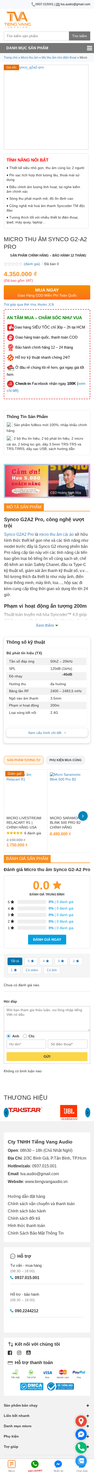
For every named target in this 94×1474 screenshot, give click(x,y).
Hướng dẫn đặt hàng (26, 1196)
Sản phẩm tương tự (23, 760)
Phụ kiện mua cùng (65, 760)
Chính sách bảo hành (27, 1211)
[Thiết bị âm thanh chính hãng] (17, 20)
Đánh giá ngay (47, 939)
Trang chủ (11, 57)
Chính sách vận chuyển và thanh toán (41, 1204)
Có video (32, 970)
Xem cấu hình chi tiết (44, 733)
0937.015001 (44, 4)
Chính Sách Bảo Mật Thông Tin (36, 1233)
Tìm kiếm (79, 36)
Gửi (47, 1056)
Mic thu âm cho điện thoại (59, 57)
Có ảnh (52, 970)
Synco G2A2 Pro (19, 534)
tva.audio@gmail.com (75, 4)
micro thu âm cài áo (56, 534)
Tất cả (15, 961)
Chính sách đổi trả (24, 1218)
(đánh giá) (32, 264)
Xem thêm (45, 625)
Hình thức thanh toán (26, 1225)
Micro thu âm (29, 57)
